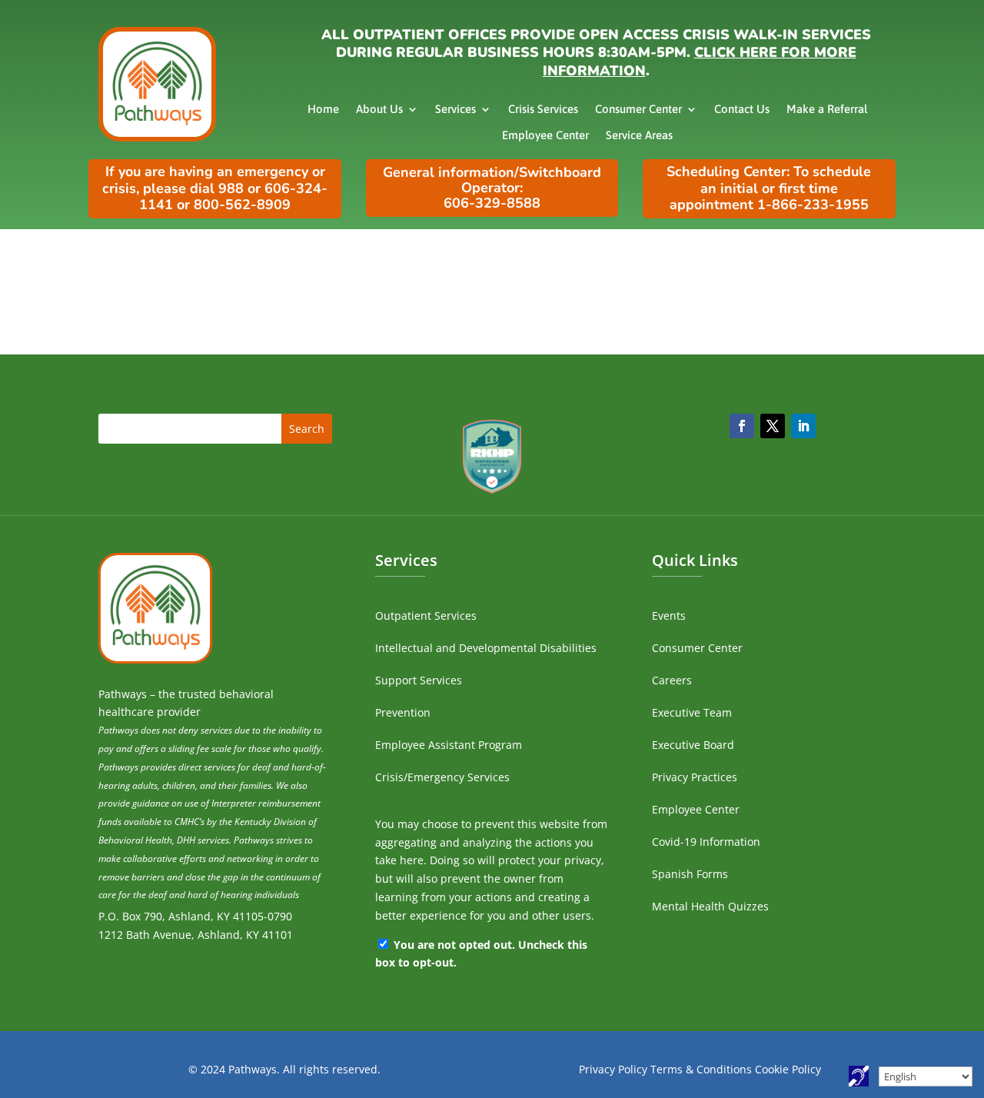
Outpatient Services (426, 615)
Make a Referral (826, 108)
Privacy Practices (694, 777)
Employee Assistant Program (448, 744)
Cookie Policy (788, 1069)
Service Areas (639, 134)
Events (669, 615)
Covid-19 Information (706, 841)
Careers (672, 680)
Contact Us (742, 108)
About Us (379, 108)
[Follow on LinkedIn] (803, 426)
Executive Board (693, 744)
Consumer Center (638, 108)
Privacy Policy (613, 1069)
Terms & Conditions (701, 1069)
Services (455, 108)
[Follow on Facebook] (742, 426)
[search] (215, 429)
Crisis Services (543, 108)
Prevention (402, 712)
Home (323, 108)
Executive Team (692, 712)
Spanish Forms (690, 874)
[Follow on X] (772, 426)
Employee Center (545, 134)
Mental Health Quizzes (710, 906)
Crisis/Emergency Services (442, 777)
